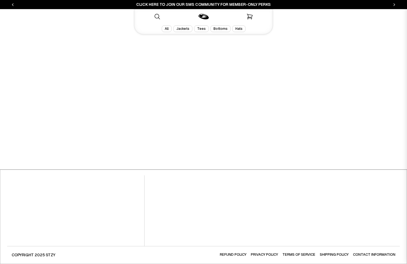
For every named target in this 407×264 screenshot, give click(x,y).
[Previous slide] (12, 4)
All (167, 29)
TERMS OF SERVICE (298, 254)
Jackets (182, 29)
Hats (239, 29)
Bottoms (220, 29)
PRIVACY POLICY (264, 254)
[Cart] (249, 16)
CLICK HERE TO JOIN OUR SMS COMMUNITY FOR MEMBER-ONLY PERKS (203, 4)
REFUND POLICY (233, 254)
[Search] (157, 16)
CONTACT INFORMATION (374, 254)
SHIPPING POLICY (334, 254)
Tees (201, 29)
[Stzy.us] (203, 16)
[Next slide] (394, 4)
